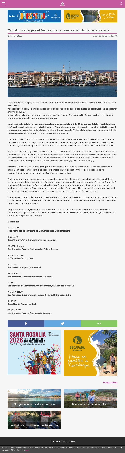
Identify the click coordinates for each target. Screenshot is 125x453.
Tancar (121, 447)
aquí (27, 450)
